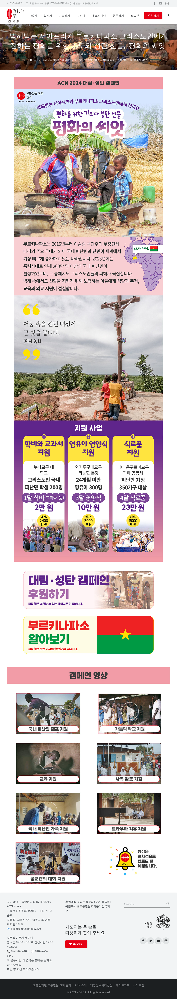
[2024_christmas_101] (88, 157)
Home (33, 60)
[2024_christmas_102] (88, 266)
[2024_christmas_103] (88, 358)
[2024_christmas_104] (88, 491)
